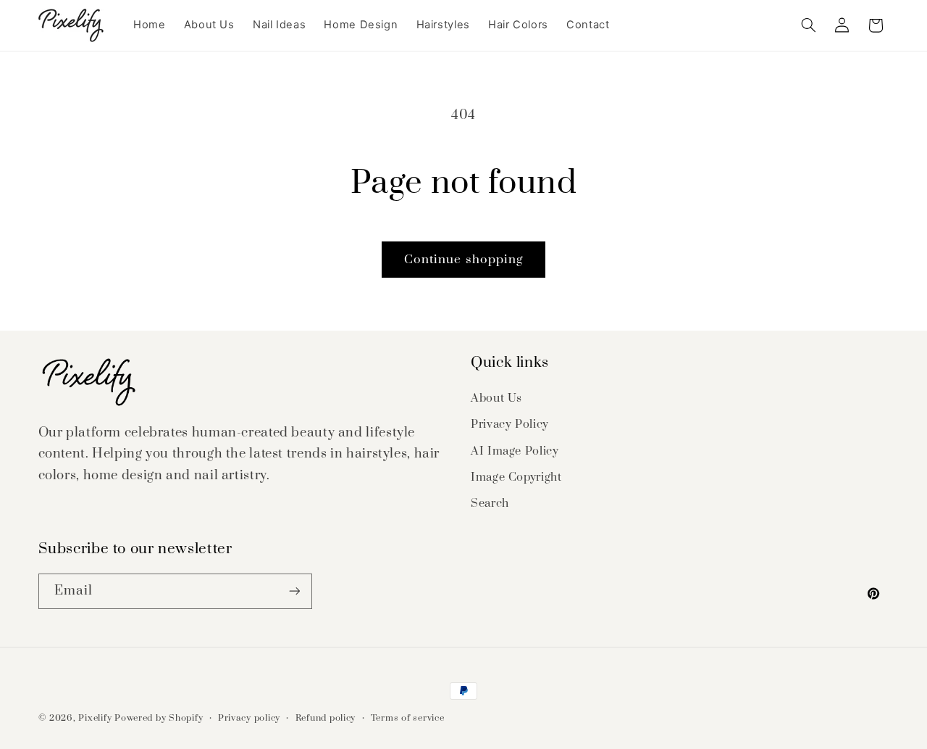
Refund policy (325, 718)
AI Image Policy (514, 451)
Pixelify (95, 718)
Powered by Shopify (158, 718)
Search (490, 503)
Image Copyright (516, 477)
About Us (496, 398)
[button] (808, 25)
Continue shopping (463, 260)
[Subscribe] (294, 591)
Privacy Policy (510, 424)
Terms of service (408, 718)
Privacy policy (249, 718)
